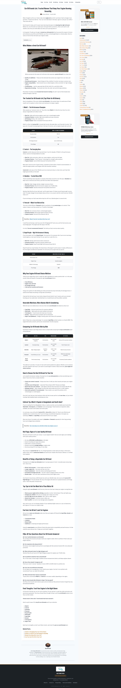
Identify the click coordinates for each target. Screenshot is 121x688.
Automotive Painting (85, 42)
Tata (81, 99)
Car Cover (61, 2)
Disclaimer (75, 682)
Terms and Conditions (67, 682)
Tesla (81, 101)
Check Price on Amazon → (89, 30)
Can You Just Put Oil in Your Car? (33, 637)
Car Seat (66, 2)
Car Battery (55, 2)
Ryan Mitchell (46, 14)
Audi (81, 38)
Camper (81, 51)
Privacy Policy (58, 682)
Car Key (81, 59)
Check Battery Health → (89, 136)
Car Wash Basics (83, 69)
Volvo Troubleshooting (85, 109)
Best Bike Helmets (84, 46)
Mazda (81, 86)
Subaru (81, 96)
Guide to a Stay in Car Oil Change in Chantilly (36, 633)
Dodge (81, 71)
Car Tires (46, 2)
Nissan (81, 88)
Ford (81, 72)
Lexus (81, 84)
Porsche (82, 92)
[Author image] (41, 14)
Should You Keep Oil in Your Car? (33, 635)
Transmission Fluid (84, 107)
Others (81, 90)
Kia (80, 80)
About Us (45, 682)
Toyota (81, 105)
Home (42, 2)
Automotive (77, 2)
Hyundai (82, 76)
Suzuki (81, 97)
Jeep (81, 78)
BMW (81, 49)
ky (80, 82)
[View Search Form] (99, 2)
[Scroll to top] (119, 686)
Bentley (81, 44)
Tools (81, 103)
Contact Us (51, 682)
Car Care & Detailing (84, 55)
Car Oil (50, 2)
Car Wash (82, 67)
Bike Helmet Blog (84, 48)
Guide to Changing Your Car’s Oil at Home (35, 631)
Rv (80, 94)
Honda (81, 74)
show (30, 40)
